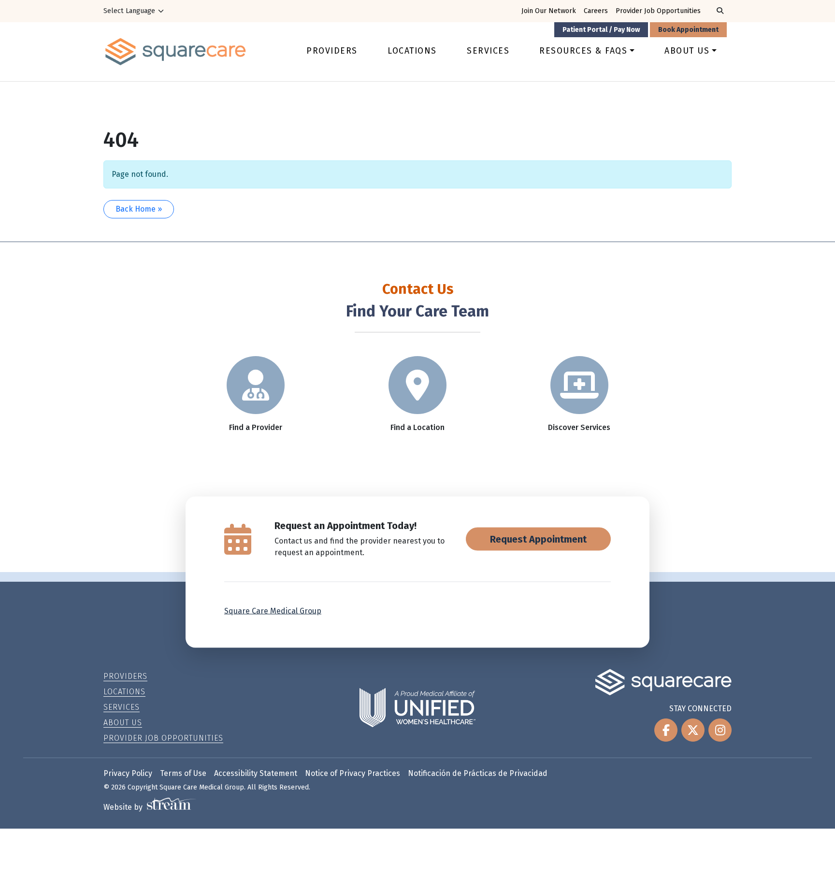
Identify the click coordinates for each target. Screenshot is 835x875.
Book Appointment (688, 30)
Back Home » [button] (138, 209)
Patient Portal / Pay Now (601, 30)
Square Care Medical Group (272, 610)
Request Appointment (538, 539)
